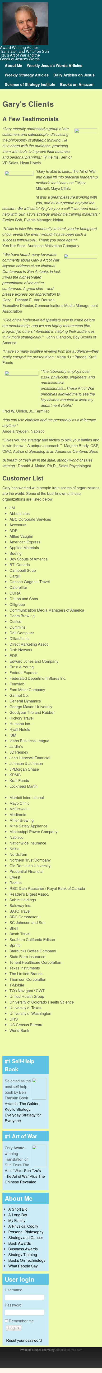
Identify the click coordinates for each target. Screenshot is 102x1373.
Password (13, 1305)
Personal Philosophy (25, 1232)
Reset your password (24, 1340)
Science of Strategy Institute (30, 84)
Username (13, 1290)
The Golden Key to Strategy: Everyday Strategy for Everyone (23, 1112)
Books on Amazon (76, 84)
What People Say (23, 1266)
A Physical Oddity (23, 1226)
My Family (16, 1220)
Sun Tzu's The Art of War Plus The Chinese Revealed (25, 1176)
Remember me (21, 1321)
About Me (13, 65)
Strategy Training (22, 1254)
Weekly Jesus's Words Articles (54, 65)
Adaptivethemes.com (68, 1350)
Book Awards (19, 1243)
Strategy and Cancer (25, 1237)
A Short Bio (18, 1209)
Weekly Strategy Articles (27, 75)
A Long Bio (17, 1214)
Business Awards (23, 1249)
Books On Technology (26, 1260)
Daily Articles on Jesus (74, 75)
